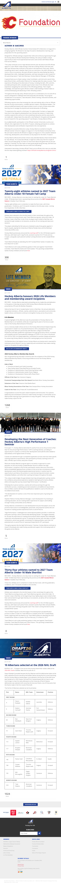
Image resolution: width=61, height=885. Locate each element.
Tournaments (35, 846)
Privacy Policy (21, 866)
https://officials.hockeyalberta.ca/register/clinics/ (41, 150)
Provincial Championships (38, 844)
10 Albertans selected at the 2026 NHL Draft (30, 665)
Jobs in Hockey (6, 852)
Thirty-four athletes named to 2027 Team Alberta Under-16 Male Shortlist (29, 571)
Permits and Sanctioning (8, 850)
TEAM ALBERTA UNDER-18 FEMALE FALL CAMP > (18, 211)
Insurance (5, 848)
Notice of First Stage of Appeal (39, 852)
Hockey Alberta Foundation (38, 841)
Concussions (35, 848)
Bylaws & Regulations (8, 846)
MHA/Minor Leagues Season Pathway (11, 841)
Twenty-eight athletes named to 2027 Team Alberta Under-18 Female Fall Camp (30, 192)
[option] (8, 812)
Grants (33, 850)
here (28, 250)
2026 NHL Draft (9, 670)
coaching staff (34, 233)
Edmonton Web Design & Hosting (43, 881)
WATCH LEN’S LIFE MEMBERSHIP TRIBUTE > (16, 348)
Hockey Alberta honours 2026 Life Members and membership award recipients (30, 297)
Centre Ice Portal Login (48, 2)
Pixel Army (54, 881)
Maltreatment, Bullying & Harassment (11, 844)
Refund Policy (21, 864)
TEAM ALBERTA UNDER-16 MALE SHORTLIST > (17, 588)
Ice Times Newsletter (8, 855)
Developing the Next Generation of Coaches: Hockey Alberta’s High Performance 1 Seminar (30, 441)
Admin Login (15, 882)
